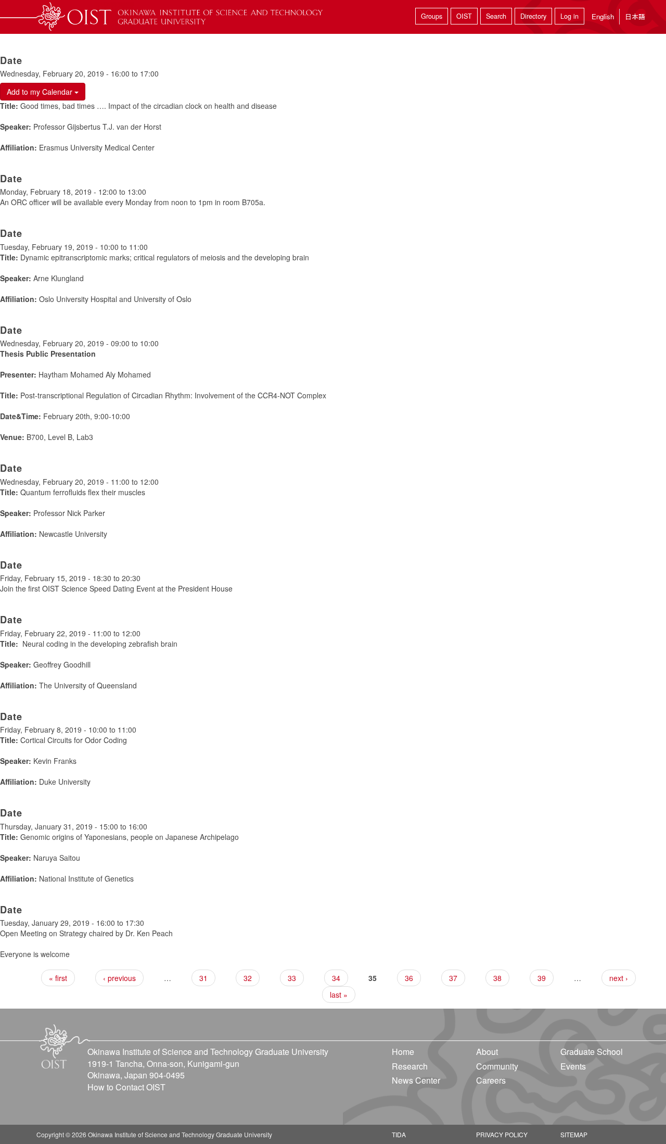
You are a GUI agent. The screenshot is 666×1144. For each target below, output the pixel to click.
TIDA (399, 1134)
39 (541, 978)
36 (409, 978)
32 (248, 978)
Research (410, 1066)
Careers (491, 1080)
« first (58, 978)
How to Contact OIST (126, 1087)
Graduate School (591, 1052)
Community (497, 1066)
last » (339, 994)
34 (336, 978)
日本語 (635, 16)
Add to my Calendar (40, 91)
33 (292, 978)
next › (618, 978)
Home (403, 1052)
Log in (569, 16)
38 (497, 978)
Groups (431, 16)
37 (453, 978)
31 (203, 978)
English (603, 16)
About (487, 1052)
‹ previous (119, 978)
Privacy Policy (502, 1134)
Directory (533, 16)
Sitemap (573, 1134)
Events (573, 1066)
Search (496, 16)
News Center (416, 1080)
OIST (464, 16)
